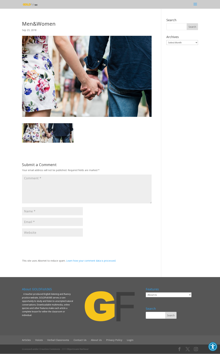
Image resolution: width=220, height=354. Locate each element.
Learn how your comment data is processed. (91, 260)
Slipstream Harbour (78, 349)
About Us (96, 340)
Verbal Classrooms (58, 340)
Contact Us (80, 340)
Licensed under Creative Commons (41, 349)
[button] (212, 346)
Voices (39, 340)
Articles (26, 340)
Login (130, 340)
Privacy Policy (114, 340)
